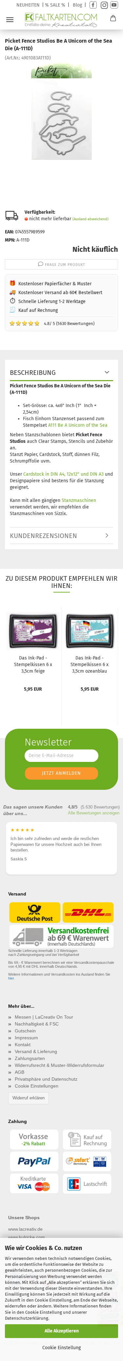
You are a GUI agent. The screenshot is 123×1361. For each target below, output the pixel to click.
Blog (77, 5)
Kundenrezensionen (43, 536)
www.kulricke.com (26, 1237)
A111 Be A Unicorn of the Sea (78, 425)
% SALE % (55, 5)
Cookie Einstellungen (36, 1086)
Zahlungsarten (30, 1058)
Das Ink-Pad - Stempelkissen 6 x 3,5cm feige (33, 664)
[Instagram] (103, 5)
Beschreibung (33, 373)
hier (11, 978)
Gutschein (25, 1030)
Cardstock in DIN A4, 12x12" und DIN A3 (63, 474)
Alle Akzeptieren (62, 1331)
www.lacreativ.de (25, 1229)
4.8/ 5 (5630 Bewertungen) (51, 323)
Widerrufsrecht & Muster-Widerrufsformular (59, 1065)
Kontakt (23, 1044)
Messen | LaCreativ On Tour (44, 1017)
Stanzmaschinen (79, 500)
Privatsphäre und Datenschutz (46, 1079)
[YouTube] (114, 5)
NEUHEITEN (28, 5)
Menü (10, 20)
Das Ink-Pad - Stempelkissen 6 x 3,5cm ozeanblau (90, 664)
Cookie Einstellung (61, 1347)
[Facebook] (93, 5)
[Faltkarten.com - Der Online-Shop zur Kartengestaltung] (61, 20)
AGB (19, 1072)
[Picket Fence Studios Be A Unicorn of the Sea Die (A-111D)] (61, 110)
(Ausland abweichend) (90, 219)
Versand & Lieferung (36, 1051)
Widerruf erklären (28, 1097)
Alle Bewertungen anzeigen (93, 812)
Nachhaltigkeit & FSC (37, 1023)
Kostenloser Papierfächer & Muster (55, 284)
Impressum (26, 1037)
